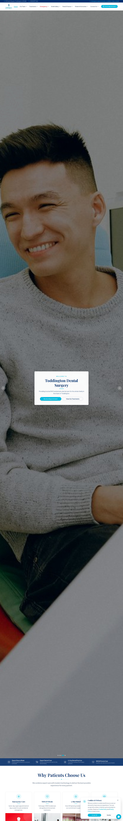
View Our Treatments (72, 399)
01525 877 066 (34, 1)
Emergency (43, 6)
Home (16, 6)
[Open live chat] (118, 816)
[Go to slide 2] (60, 755)
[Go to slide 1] (59, 755)
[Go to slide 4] (63, 755)
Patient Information (81, 6)
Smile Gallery (55, 6)
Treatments (32, 6)
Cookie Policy (103, 809)
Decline (109, 815)
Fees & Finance (66, 6)
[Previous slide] (3, 388)
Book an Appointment (51, 399)
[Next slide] (120, 388)
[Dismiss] (118, 800)
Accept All (94, 815)
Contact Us (93, 6)
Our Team (22, 6)
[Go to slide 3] (62, 755)
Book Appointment (110, 6)
